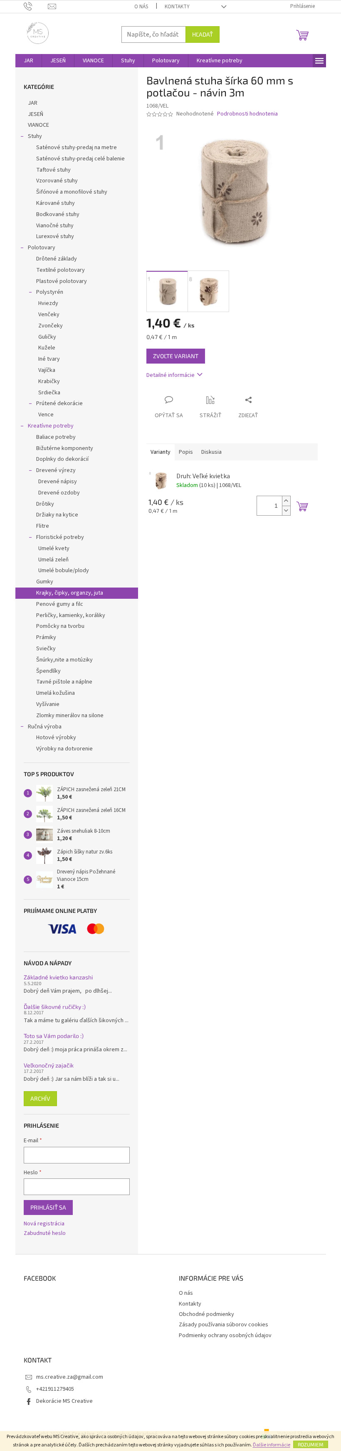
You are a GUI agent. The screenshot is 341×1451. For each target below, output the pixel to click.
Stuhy (35, 136)
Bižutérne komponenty (64, 448)
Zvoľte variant (175, 355)
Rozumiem (311, 1444)
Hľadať (202, 34)
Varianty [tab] (160, 452)
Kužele (46, 348)
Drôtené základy (56, 259)
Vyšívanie (47, 704)
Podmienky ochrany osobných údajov (225, 1335)
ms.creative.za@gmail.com (69, 1377)
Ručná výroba (45, 727)
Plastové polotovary (61, 281)
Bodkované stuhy (57, 214)
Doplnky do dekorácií (62, 459)
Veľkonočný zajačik (49, 1065)
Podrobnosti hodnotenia (247, 114)
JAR (32, 103)
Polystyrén (49, 292)
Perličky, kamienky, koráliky (70, 615)
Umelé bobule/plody (63, 570)
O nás (141, 6)
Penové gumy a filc (59, 604)
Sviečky (46, 648)
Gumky (44, 582)
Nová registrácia (44, 1224)
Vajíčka (46, 370)
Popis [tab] (186, 452)
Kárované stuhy (55, 203)
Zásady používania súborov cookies (223, 1325)
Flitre (42, 526)
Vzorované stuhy (57, 181)
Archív (40, 1098)
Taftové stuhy (53, 170)
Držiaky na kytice (57, 515)
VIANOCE (38, 125)
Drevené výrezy (56, 470)
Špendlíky (48, 671)
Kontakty (177, 6)
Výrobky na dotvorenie (64, 749)
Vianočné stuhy (55, 225)
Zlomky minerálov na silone (70, 715)
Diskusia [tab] (211, 452)
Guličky (47, 337)
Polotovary (41, 247)
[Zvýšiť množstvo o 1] (286, 501)
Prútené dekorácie (59, 403)
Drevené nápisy (57, 481)
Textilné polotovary (60, 270)
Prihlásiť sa (48, 1207)
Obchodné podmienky (206, 1314)
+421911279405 (55, 1389)
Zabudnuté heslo (45, 1233)
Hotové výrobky (56, 737)
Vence (46, 415)
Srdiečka (49, 393)
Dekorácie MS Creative (64, 1401)
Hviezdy (48, 303)
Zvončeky (50, 326)
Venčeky (48, 314)
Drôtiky (45, 504)
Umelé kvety (53, 548)
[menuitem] (28, 60)
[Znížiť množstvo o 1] (286, 510)
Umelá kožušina (55, 693)
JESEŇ (35, 114)
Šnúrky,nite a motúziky (64, 660)
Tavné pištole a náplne (64, 682)
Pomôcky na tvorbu (60, 626)
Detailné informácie (170, 375)
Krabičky (49, 381)
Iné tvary (49, 359)
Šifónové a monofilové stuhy (71, 192)
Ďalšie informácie (271, 1445)
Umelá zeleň (53, 560)
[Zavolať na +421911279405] (36, 6)
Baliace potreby (56, 437)
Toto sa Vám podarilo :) (54, 1036)
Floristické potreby (60, 537)
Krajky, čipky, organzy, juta (69, 593)
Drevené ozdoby (59, 493)
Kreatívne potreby (51, 426)
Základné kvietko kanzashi (58, 977)
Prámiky (46, 637)
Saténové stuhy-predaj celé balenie (80, 159)
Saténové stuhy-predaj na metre (76, 147)
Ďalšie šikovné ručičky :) (55, 1006)
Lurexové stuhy (55, 236)
